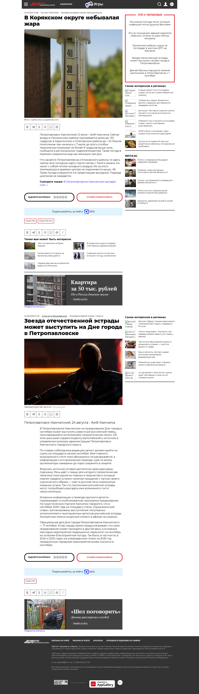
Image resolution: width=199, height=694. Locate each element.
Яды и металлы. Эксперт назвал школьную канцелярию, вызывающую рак (153, 354)
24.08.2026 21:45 (31, 316)
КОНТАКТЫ (98, 641)
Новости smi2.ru (34, 306)
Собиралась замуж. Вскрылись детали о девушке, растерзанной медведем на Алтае (154, 102)
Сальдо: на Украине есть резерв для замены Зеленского (155, 181)
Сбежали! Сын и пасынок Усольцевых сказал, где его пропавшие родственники (156, 123)
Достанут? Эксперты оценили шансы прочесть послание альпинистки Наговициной (156, 113)
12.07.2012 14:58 (31, 12)
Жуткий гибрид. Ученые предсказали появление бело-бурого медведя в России (156, 323)
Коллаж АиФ (59, 407)
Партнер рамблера (78, 682)
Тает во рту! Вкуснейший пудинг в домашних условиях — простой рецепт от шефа (154, 344)
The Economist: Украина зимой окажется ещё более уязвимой (152, 192)
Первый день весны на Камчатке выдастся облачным (53, 264)
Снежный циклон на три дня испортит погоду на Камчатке (101, 254)
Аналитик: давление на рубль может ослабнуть (155, 202)
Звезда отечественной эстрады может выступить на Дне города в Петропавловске (149, 61)
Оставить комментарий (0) (99, 197)
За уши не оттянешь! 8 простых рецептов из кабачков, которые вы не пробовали (156, 143)
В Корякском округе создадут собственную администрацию (101, 244)
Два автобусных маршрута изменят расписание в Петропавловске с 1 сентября (150, 73)
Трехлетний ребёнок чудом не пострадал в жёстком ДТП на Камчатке (149, 48)
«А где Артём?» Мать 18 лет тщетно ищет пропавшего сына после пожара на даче (155, 375)
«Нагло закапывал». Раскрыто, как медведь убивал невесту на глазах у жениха (155, 334)
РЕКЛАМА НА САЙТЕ (60, 641)
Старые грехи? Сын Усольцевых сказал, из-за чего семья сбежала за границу (155, 92)
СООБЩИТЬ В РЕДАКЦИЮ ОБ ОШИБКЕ (123, 641)
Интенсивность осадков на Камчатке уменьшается (51, 254)
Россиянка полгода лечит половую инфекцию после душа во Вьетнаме (150, 23)
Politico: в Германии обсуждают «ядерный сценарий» (152, 161)
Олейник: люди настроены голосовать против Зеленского (152, 171)
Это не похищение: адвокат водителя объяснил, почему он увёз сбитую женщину (149, 36)
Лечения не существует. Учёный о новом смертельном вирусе (154, 363)
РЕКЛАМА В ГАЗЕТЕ (81, 641)
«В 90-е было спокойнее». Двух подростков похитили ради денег (154, 132)
